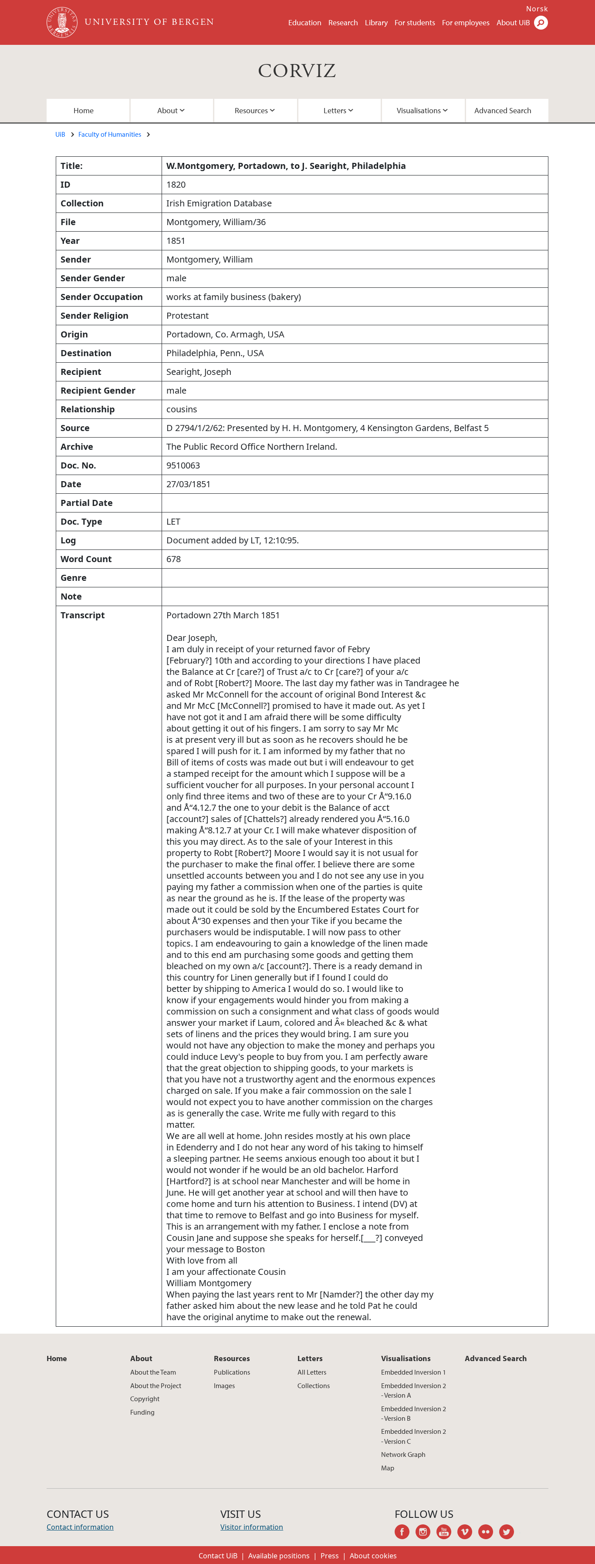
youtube (446, 1533)
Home (84, 110)
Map (387, 1467)
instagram (426, 1533)
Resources (251, 110)
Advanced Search (502, 110)
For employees (466, 22)
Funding (142, 1412)
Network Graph (403, 1454)
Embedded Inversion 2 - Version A (413, 1390)
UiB (60, 134)
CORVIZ (297, 71)
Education (304, 22)
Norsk (537, 8)
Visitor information (251, 1527)
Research (343, 22)
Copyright (144, 1398)
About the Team (153, 1372)
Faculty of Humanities (109, 134)
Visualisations (419, 110)
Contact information (80, 1527)
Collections (314, 1385)
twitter (509, 1533)
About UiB (513, 22)
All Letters (312, 1372)
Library (376, 22)
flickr (488, 1533)
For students (415, 22)
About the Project (155, 1385)
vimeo (467, 1533)
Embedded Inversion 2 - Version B (413, 1413)
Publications (232, 1372)
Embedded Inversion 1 (413, 1372)
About (167, 110)
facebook (405, 1533)
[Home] (63, 22)
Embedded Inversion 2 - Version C (413, 1436)
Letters (335, 110)
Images (224, 1385)
